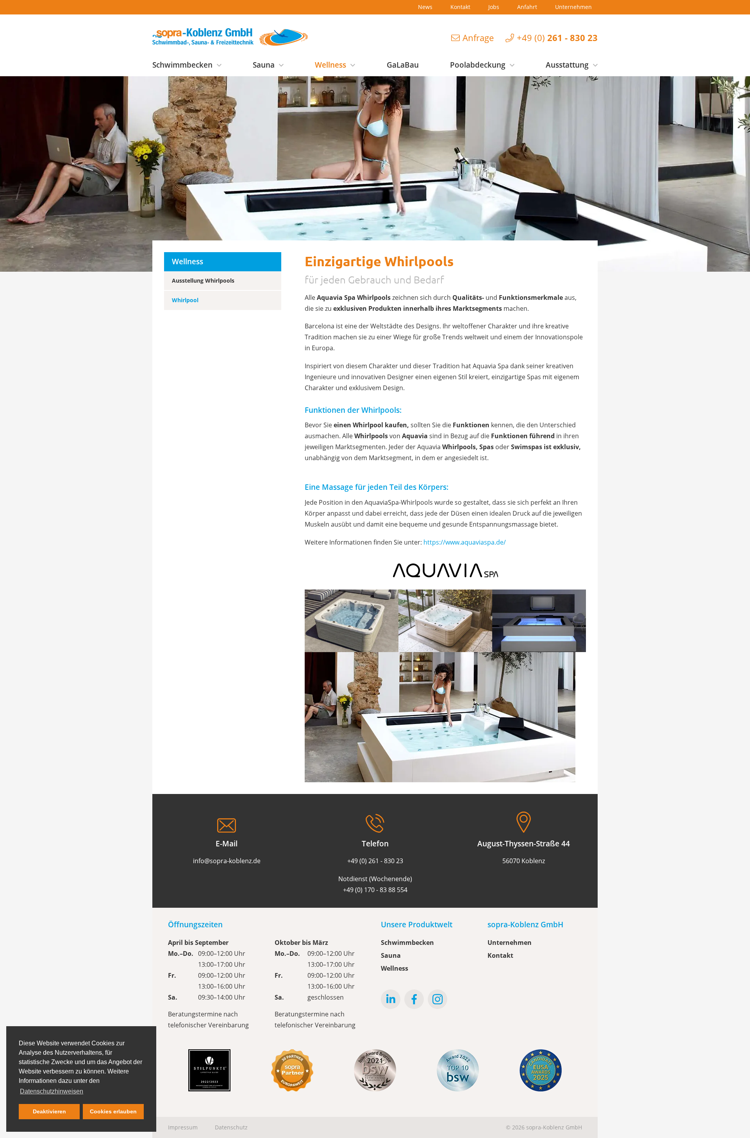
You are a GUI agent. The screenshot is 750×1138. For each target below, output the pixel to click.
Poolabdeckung (477, 65)
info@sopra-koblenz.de (227, 861)
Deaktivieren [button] (49, 1111)
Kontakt (460, 7)
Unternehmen (573, 7)
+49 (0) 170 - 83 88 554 (375, 889)
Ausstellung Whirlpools (203, 280)
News (425, 7)
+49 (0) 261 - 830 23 (375, 861)
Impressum (183, 1127)
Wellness (330, 65)
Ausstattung (567, 65)
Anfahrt (527, 7)
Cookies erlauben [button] (113, 1111)
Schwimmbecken (182, 65)
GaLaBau (403, 65)
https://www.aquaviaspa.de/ (464, 542)
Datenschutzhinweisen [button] (51, 1091)
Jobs (493, 7)
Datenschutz (231, 1127)
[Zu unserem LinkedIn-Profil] (390, 999)
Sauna (264, 65)
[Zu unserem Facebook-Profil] (414, 999)
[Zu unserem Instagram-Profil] (437, 999)
